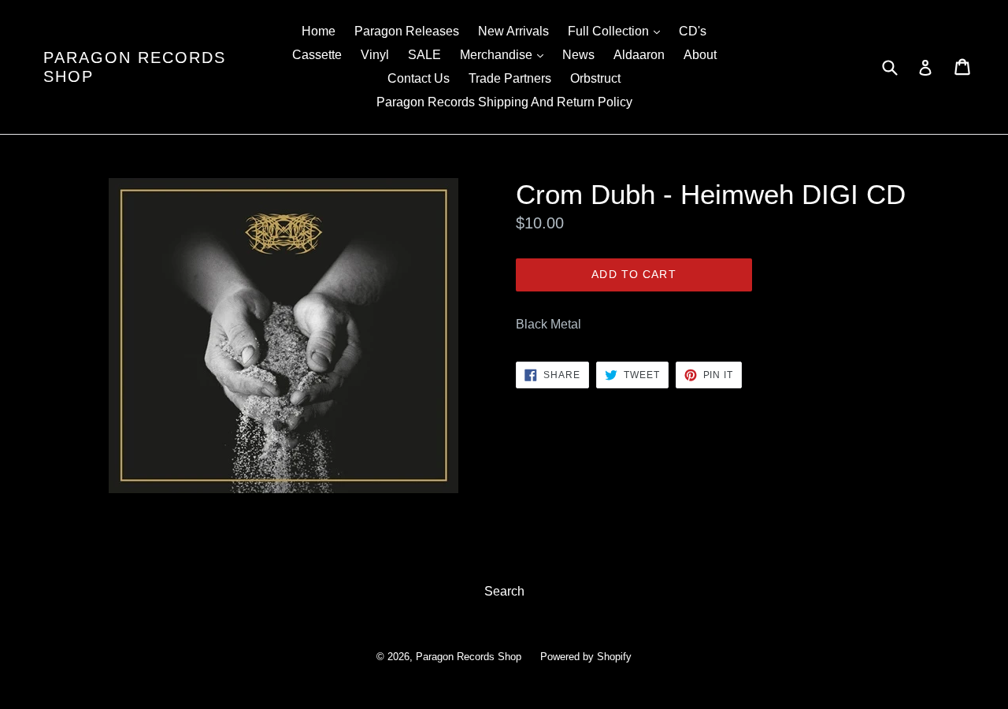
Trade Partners (510, 78)
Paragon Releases (406, 31)
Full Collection (618, 31)
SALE (424, 54)
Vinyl (375, 54)
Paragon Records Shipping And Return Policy (504, 102)
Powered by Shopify (586, 657)
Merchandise (505, 54)
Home (318, 31)
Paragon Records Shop (134, 67)
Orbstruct (595, 78)
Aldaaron (639, 54)
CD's (692, 31)
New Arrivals (513, 31)
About (700, 54)
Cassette (317, 54)
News (578, 54)
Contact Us (418, 78)
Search (504, 591)
